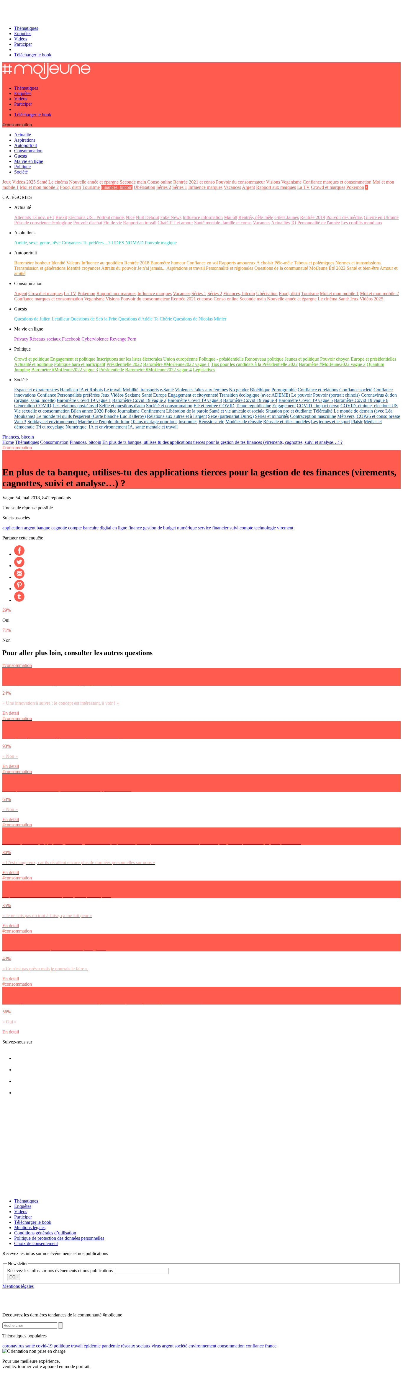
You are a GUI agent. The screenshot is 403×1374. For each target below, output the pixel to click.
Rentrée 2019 (312, 217)
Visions (273, 181)
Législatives (204, 369)
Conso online (159, 181)
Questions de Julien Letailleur (41, 318)
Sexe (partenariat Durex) (231, 416)
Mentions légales (29, 1227)
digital (105, 527)
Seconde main (133, 181)
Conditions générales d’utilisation (45, 1232)
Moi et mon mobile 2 (39, 187)
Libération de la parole (187, 410)
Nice (130, 217)
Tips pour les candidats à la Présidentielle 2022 (254, 364)
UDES (118, 242)
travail (77, 1345)
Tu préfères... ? (96, 242)
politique (62, 1345)
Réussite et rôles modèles (286, 421)
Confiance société (355, 389)
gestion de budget (159, 527)
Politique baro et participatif (79, 364)
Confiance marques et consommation (337, 181)
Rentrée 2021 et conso (194, 181)
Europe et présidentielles (373, 359)
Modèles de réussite (243, 421)
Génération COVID (32, 405)
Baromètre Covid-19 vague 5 (306, 400)
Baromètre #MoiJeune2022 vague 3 (64, 369)
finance (135, 527)
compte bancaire (83, 527)
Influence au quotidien (102, 262)
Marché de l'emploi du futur (104, 421)
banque (43, 527)
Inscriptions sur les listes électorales (129, 359)
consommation (231, 1345)
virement (285, 527)
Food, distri (70, 187)
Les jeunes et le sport (330, 421)
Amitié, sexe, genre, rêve (37, 242)
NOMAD (134, 242)
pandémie (111, 1345)
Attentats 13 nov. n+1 (34, 217)
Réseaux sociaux (45, 338)
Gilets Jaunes (286, 217)
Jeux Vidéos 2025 (19, 181)
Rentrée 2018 (136, 262)
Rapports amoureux (237, 262)
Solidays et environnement (52, 421)
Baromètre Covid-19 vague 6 (361, 400)
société (181, 1345)
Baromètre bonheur (32, 262)
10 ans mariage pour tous (154, 421)
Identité (58, 262)
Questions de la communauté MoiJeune (290, 268)
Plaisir (357, 421)
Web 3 (20, 421)
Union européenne (180, 359)
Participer (23, 44)
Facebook (71, 338)
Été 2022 (337, 268)
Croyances (71, 242)
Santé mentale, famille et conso (223, 222)
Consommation (54, 442)
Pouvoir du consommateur (240, 181)
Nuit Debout (147, 217)
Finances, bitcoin (116, 187)
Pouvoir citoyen (335, 359)
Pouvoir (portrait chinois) (336, 395)
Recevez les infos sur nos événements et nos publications (60, 1270)
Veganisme (291, 181)
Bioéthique (260, 389)
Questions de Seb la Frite (94, 318)
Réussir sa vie (211, 421)
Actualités (280, 222)
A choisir (264, 262)
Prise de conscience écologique (43, 222)
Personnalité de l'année (318, 222)
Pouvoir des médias (344, 217)
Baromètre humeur (167, 262)
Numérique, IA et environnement (96, 426)
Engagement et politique (72, 359)
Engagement (284, 405)
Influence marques (205, 187)
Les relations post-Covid (75, 405)
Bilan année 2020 (87, 410)
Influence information (203, 217)
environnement (202, 1345)
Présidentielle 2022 (124, 364)
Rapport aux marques (276, 187)
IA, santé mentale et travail (153, 426)
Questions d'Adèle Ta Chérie (145, 318)
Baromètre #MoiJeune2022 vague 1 (176, 364)
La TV (303, 187)
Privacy (21, 338)
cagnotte (59, 527)
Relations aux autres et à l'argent (177, 416)
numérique (187, 527)
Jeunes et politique (302, 359)
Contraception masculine (313, 416)
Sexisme (132, 395)
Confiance (46, 395)
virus (156, 1345)
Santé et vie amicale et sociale (236, 410)
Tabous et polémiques (314, 262)
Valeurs (73, 262)
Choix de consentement (36, 1243)
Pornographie (283, 389)
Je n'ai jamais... (151, 268)
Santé (42, 181)
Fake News (170, 217)
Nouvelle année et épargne (94, 181)
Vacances (232, 187)
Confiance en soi (202, 262)
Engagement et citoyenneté (193, 395)
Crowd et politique (31, 359)
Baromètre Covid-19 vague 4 (250, 400)
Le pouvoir (301, 395)
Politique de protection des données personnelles (59, 1238)
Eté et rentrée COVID (214, 405)
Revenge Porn (123, 338)
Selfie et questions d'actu (122, 405)
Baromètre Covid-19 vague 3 (195, 400)
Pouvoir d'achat (87, 222)
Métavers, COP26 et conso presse (368, 416)
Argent (248, 187)
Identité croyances (83, 268)
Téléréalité (322, 410)
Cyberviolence (95, 338)
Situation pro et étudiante (289, 410)
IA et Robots (91, 389)
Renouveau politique (264, 359)
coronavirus (13, 1345)
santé (30, 1345)
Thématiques (26, 28)
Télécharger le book (32, 54)
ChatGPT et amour (175, 222)
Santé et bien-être (363, 268)
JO (293, 222)
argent (29, 527)
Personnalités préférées (78, 395)
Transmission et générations (39, 268)
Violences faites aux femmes (201, 389)
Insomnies (187, 421)
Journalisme (128, 410)
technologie (265, 527)
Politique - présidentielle (221, 359)
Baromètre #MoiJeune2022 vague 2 (332, 364)
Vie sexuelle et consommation (42, 410)
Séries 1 (179, 187)
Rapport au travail (139, 222)
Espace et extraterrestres (36, 389)
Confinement (153, 410)
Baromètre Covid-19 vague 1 (84, 400)
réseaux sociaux (135, 1345)
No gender (239, 389)
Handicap (69, 389)
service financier (213, 527)
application (12, 527)
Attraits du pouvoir (118, 268)
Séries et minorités (272, 416)
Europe (160, 395)
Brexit (61, 217)
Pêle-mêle (283, 262)
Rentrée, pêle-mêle (255, 217)
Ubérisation (144, 187)
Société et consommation (169, 405)
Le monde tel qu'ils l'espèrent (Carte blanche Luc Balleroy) (91, 416)
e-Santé (167, 389)
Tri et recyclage (50, 426)
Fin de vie (112, 222)
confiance (255, 1345)
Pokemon (355, 187)
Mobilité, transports (141, 389)
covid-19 (44, 1345)
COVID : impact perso (318, 405)
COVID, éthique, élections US (369, 405)
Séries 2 (163, 187)
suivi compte (241, 527)
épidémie (92, 1345)
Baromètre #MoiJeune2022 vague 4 (158, 369)
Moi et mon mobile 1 (339, 293)
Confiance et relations (318, 389)
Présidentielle (111, 369)
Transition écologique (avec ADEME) (254, 395)
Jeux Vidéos (112, 395)
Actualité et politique (33, 364)
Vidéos (20, 38)
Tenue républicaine (253, 405)
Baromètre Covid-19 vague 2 (139, 400)
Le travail (113, 389)
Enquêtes (22, 33)
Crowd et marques (328, 187)
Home (8, 442)
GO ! (13, 1277)
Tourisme (91, 187)
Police (110, 410)
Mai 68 (230, 217)
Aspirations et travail (185, 268)
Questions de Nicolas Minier (199, 318)
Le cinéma (58, 181)
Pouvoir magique (161, 242)
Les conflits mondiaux (361, 222)
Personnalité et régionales (229, 268)
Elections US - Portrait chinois (96, 217)
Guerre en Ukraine (381, 217)
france (270, 1345)
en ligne (119, 527)
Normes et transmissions (358, 262)
